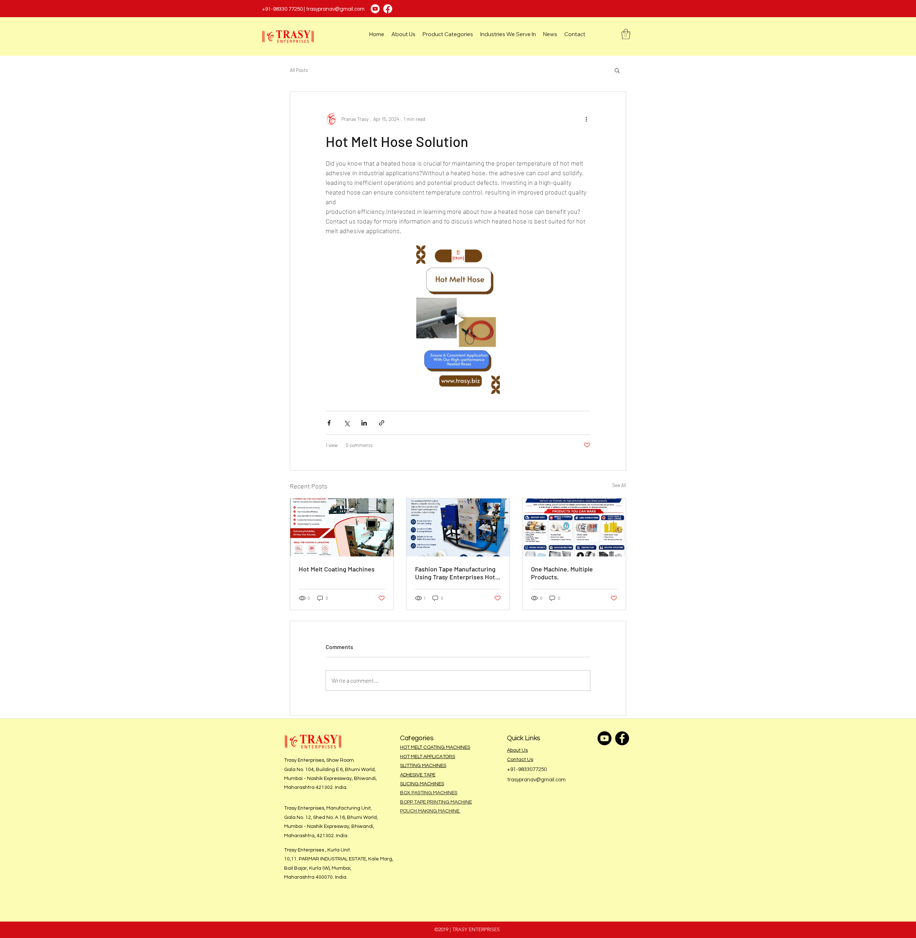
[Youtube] (375, 8)
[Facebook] (387, 8)
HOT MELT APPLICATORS (427, 756)
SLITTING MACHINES (423, 765)
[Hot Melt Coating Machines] (342, 527)
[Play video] (458, 319)
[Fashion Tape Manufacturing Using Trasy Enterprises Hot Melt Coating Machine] (458, 527)
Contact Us (520, 759)
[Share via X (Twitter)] (346, 422)
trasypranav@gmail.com (335, 9)
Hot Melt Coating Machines (337, 569)
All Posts (299, 70)
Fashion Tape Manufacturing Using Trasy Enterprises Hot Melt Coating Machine (455, 573)
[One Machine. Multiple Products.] (574, 527)
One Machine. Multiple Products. (562, 573)
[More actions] (586, 119)
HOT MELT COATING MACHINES (435, 747)
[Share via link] (381, 422)
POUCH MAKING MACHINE (430, 811)
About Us (517, 750)
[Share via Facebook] (329, 422)
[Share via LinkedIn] (364, 422)
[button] (626, 34)
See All (619, 485)
